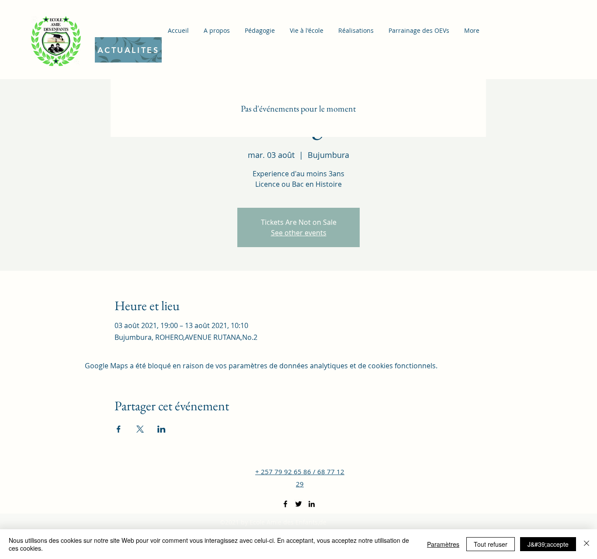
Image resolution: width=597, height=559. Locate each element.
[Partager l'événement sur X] (140, 429)
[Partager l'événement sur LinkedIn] (161, 429)
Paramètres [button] (443, 544)
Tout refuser (490, 544)
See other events (298, 233)
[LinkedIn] (311, 504)
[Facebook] (285, 504)
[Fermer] (586, 544)
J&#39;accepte (548, 544)
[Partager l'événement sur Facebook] (119, 429)
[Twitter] (298, 504)
